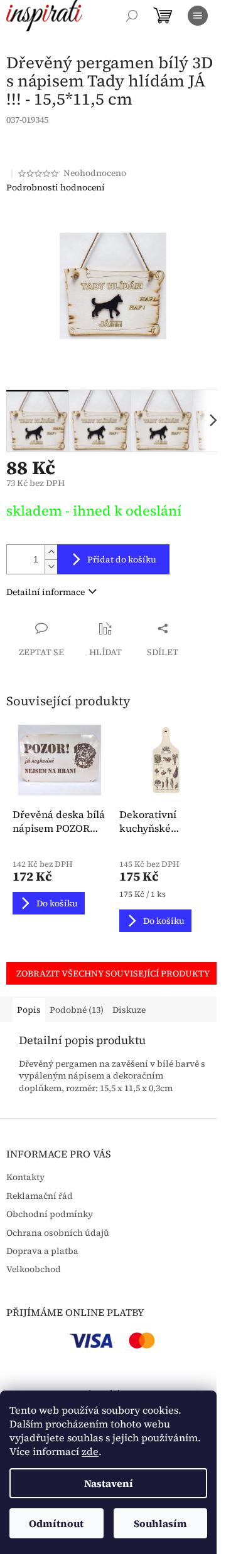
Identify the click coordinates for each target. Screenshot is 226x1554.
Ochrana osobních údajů (57, 1233)
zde (90, 1451)
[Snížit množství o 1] (51, 566)
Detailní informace (45, 592)
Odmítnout (56, 1523)
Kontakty (25, 1177)
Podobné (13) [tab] (77, 1009)
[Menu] (197, 15)
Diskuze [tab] (129, 1009)
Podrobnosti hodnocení (55, 188)
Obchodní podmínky (49, 1214)
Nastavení (108, 1483)
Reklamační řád (39, 1196)
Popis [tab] (29, 1009)
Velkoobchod (33, 1269)
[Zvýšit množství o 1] (51, 552)
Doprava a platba (42, 1251)
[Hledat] (131, 15)
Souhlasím (160, 1523)
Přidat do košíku (121, 559)
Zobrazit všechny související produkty (113, 973)
